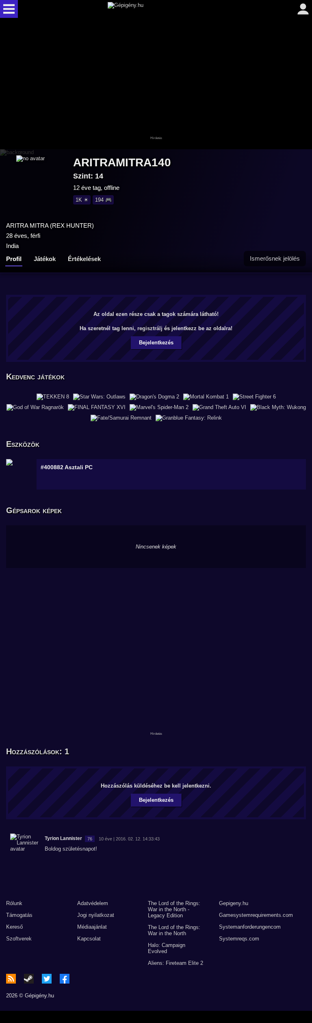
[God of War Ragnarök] (35, 407)
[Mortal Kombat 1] (206, 397)
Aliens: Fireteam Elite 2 (175, 963)
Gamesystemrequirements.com (256, 915)
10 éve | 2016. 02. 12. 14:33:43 (129, 838)
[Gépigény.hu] (154, 9)
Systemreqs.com (239, 939)
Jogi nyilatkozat (95, 915)
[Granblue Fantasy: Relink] (189, 418)
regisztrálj (149, 328)
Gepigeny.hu (233, 903)
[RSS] (11, 979)
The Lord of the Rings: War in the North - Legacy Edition (174, 909)
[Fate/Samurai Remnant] (121, 418)
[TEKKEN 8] (53, 397)
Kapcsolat (89, 939)
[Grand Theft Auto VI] (219, 407)
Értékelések (84, 258)
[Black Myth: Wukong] (278, 407)
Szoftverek (19, 939)
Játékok (45, 258)
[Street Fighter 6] (254, 397)
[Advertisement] (156, 84)
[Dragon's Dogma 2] (154, 397)
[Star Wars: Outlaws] (99, 397)
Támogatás (19, 915)
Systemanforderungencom (250, 927)
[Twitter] (47, 979)
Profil (14, 258)
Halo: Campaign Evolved (166, 948)
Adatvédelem (92, 903)
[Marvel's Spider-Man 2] (159, 407)
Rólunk (14, 903)
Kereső (14, 927)
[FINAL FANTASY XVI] (97, 407)
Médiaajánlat (92, 927)
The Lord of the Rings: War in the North (174, 930)
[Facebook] (64, 979)
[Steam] (29, 979)
